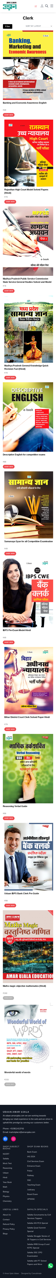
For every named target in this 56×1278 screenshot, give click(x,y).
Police (29, 1171)
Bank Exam (32, 1152)
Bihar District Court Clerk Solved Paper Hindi (27, 717)
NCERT (6, 1154)
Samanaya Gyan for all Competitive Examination (28, 541)
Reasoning (7, 1168)
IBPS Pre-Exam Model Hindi (17, 630)
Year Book (7, 1182)
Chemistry (7, 1201)
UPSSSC (31, 1199)
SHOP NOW (8, 115)
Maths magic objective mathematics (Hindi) (24, 986)
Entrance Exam (33, 1166)
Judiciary (31, 1189)
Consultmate (36, 1273)
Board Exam (32, 1194)
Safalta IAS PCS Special (37, 1223)
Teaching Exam (33, 1185)
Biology (6, 1192)
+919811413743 (17, 1128)
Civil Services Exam (35, 1161)
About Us (7, 1215)
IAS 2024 (31, 1156)
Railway (30, 1175)
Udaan (6, 1173)
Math (5, 1187)
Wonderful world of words (17, 1072)
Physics (6, 1196)
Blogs (5, 1233)
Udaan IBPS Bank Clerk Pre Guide (21, 893)
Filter (7, 26)
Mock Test (7, 1163)
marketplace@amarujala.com (22, 1132)
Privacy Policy (9, 1229)
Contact (6, 1219)
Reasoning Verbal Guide (15, 806)
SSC (29, 1180)
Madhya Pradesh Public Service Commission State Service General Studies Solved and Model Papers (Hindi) (27, 282)
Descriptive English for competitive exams (24, 454)
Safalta (6, 1158)
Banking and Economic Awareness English (25, 103)
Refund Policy (9, 1224)
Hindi (5, 1177)
